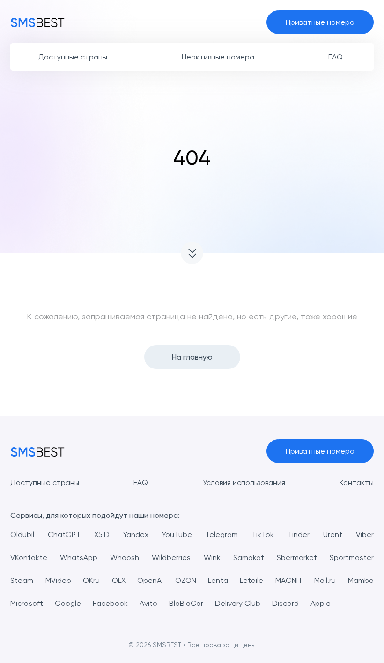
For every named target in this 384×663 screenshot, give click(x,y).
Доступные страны (44, 482)
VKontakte (28, 557)
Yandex (135, 534)
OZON (185, 580)
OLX (119, 580)
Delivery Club (237, 603)
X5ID (102, 534)
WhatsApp (78, 557)
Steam (21, 580)
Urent (332, 534)
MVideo (58, 580)
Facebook (110, 603)
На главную (192, 357)
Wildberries (171, 557)
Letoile (251, 580)
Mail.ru (325, 580)
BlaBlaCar (186, 603)
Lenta (218, 580)
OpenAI (150, 580)
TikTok (262, 534)
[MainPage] (37, 22)
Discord (285, 603)
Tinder (299, 534)
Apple (320, 603)
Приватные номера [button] (320, 22)
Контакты (357, 482)
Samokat (248, 557)
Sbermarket (297, 557)
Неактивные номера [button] (218, 56)
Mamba (361, 580)
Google (68, 603)
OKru (91, 580)
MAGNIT (289, 580)
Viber (365, 534)
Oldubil (22, 534)
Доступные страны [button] (72, 56)
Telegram (221, 534)
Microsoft (26, 603)
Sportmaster (352, 557)
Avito (148, 603)
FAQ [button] (335, 56)
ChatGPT (64, 534)
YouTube (177, 534)
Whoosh (124, 557)
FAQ (140, 482)
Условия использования (244, 482)
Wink (212, 557)
